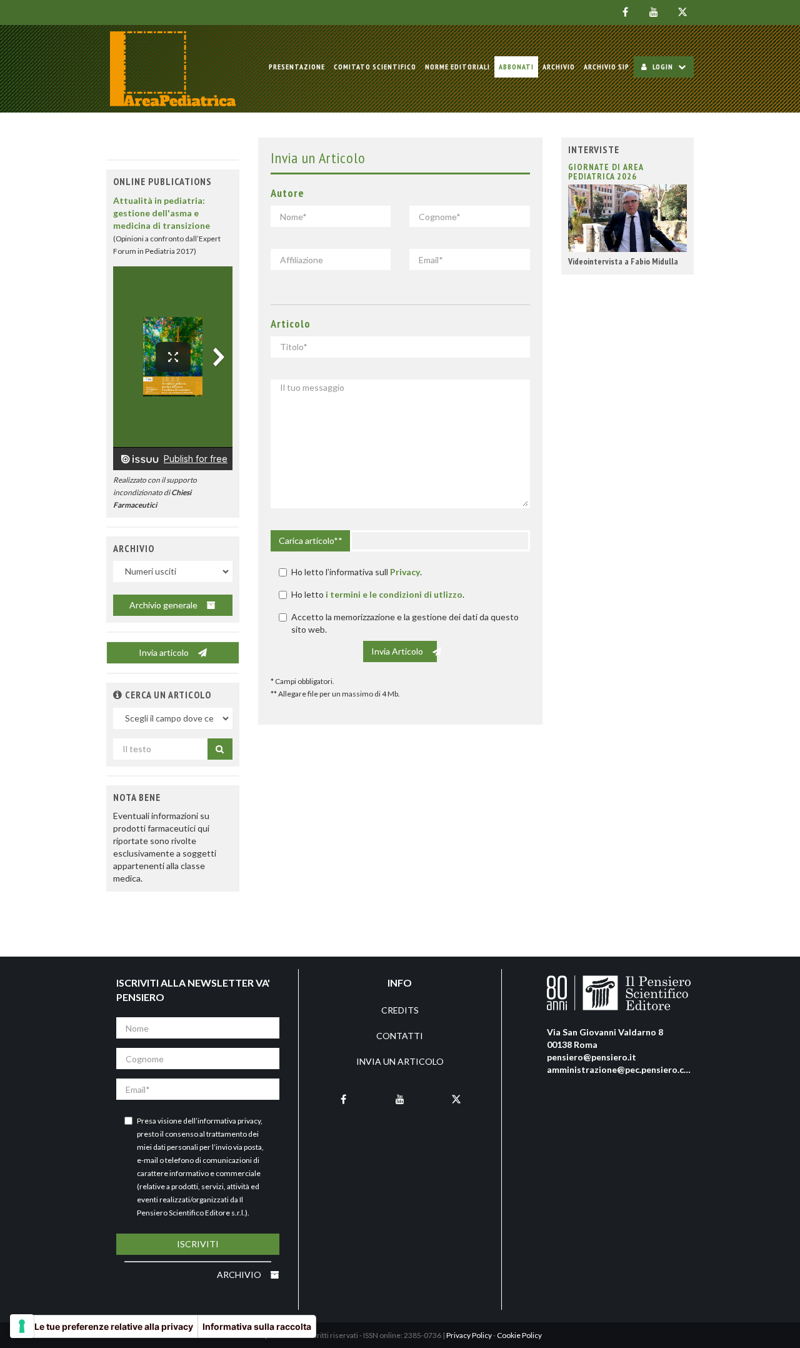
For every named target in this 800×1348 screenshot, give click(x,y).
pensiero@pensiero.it (591, 1057)
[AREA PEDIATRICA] (172, 69)
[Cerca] (220, 749)
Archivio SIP (606, 66)
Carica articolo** (310, 540)
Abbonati (516, 66)
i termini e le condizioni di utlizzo (394, 594)
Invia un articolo (400, 1061)
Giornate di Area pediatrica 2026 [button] (605, 171)
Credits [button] (400, 1010)
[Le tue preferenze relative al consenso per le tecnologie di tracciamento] (22, 1326)
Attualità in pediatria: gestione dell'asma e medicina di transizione (161, 213)
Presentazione (297, 66)
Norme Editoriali (457, 66)
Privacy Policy (469, 1335)
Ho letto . (377, 594)
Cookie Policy (519, 1335)
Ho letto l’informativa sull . (356, 571)
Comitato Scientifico (375, 66)
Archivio (558, 66)
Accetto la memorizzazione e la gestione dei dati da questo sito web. (405, 623)
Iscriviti (198, 1244)
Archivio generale (164, 605)
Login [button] (663, 66)
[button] (117, 694)
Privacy (405, 571)
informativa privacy (229, 1120)
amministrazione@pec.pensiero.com (622, 1069)
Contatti (399, 1035)
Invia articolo (165, 652)
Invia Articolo (398, 651)
